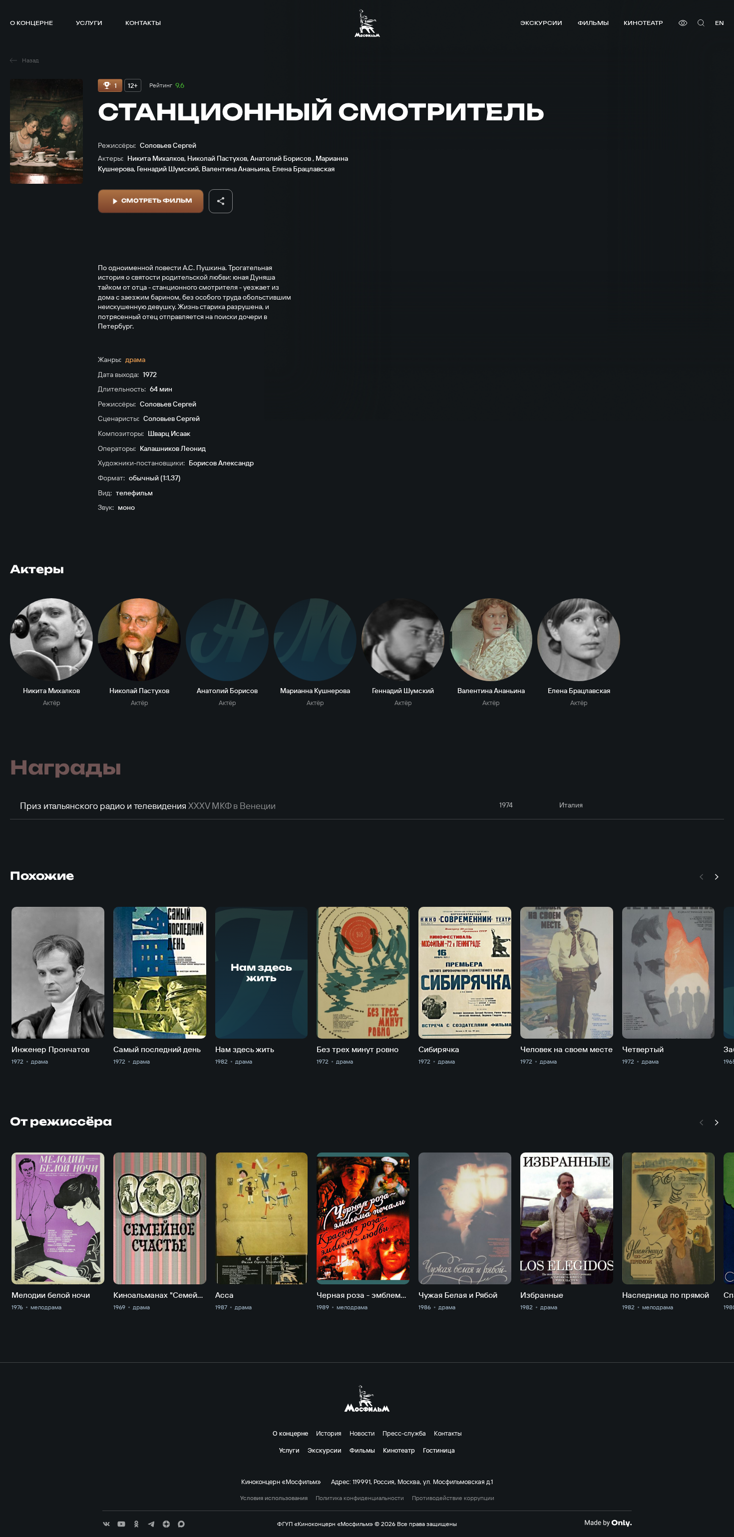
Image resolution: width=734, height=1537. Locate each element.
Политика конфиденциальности (360, 1498)
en (719, 22)
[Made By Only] (608, 1523)
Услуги (89, 22)
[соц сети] (106, 1524)
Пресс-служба (404, 1433)
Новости (362, 1433)
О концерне (31, 22)
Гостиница (439, 1450)
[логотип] (367, 22)
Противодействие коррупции (453, 1498)
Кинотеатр (643, 22)
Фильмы (593, 22)
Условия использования (274, 1498)
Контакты (143, 22)
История (329, 1433)
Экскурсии (541, 22)
